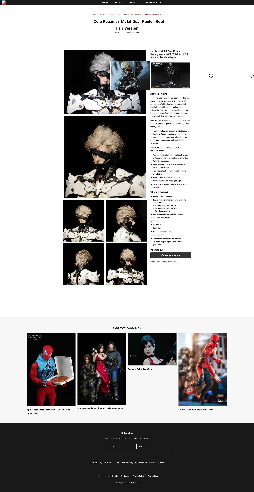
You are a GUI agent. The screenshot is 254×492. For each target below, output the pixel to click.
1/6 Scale (111, 14)
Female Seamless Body (123, 463)
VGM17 (102, 14)
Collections (104, 2)
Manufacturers (151, 2)
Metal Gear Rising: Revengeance (132, 14)
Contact (107, 476)
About (98, 476)
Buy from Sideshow (171, 255)
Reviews (119, 2)
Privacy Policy (138, 476)
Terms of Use (153, 476)
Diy (101, 463)
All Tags (161, 463)
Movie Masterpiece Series (145, 463)
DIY (119, 14)
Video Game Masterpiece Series (153, 14)
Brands (132, 2)
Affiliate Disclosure (121, 476)
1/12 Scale (108, 463)
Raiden (94, 14)
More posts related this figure (163, 261)
